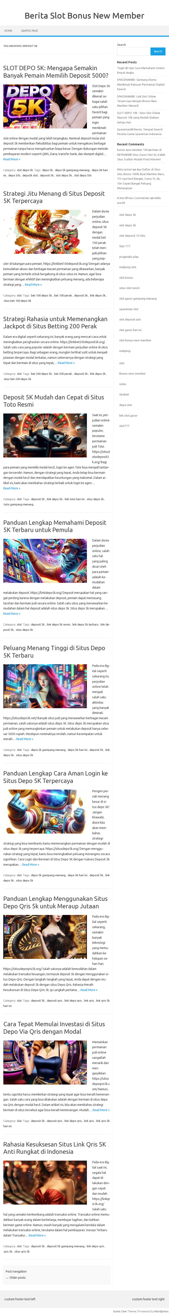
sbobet (124, 394)
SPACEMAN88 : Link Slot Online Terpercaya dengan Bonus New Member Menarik (137, 101)
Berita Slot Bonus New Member (84, 15)
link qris (89, 1000)
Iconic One (120, 1311)
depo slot (125, 405)
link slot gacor (128, 415)
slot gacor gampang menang (138, 298)
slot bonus (126, 277)
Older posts (16, 1277)
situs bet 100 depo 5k (17, 300)
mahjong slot (127, 267)
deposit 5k (47, 175)
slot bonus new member (135, 340)
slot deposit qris (130, 319)
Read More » (11, 159)
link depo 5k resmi (58, 624)
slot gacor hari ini (130, 330)
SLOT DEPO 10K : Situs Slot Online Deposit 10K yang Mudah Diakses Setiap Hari (138, 117)
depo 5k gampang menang (72, 170)
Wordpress (161, 1311)
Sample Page (29, 30)
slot (19, 295)
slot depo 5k (25, 170)
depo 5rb (14, 175)
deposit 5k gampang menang (65, 1246)
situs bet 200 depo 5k (17, 378)
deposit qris (54, 1000)
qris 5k (8, 1251)
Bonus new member (132, 373)
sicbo (122, 384)
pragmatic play (129, 256)
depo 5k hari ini (77, 749)
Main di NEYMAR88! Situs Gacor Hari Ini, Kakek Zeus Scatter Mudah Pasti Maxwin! (141, 154)
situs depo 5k (95, 499)
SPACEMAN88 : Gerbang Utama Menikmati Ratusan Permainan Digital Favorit (140, 84)
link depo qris (73, 1000)
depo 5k (47, 170)
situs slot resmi (129, 288)
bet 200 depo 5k (41, 373)
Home (8, 30)
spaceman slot (128, 309)
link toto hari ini (74, 499)
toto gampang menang (18, 504)
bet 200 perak (63, 373)
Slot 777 (124, 246)
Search (121, 44)
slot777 (124, 426)
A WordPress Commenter (133, 197)
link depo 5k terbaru (85, 624)
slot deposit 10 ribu (132, 235)
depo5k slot (30, 175)
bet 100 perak (63, 295)
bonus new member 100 (132, 149)
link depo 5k (98, 295)
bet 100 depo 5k (41, 295)
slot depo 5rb (83, 175)
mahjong (124, 351)
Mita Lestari (124, 169)
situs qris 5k (22, 1251)
